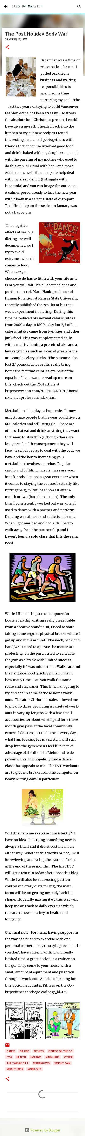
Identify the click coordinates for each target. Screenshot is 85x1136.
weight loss (15, 1069)
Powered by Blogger (45, 1130)
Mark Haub (52, 1057)
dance (11, 1051)
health (21, 1057)
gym (9, 1057)
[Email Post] (7, 1046)
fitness (39, 1051)
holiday (36, 1057)
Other (68, 1057)
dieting (24, 1051)
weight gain (62, 1063)
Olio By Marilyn (27, 6)
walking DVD (41, 1063)
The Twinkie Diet (17, 1063)
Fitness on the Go (60, 1051)
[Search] (79, 7)
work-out (34, 1069)
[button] (7, 47)
